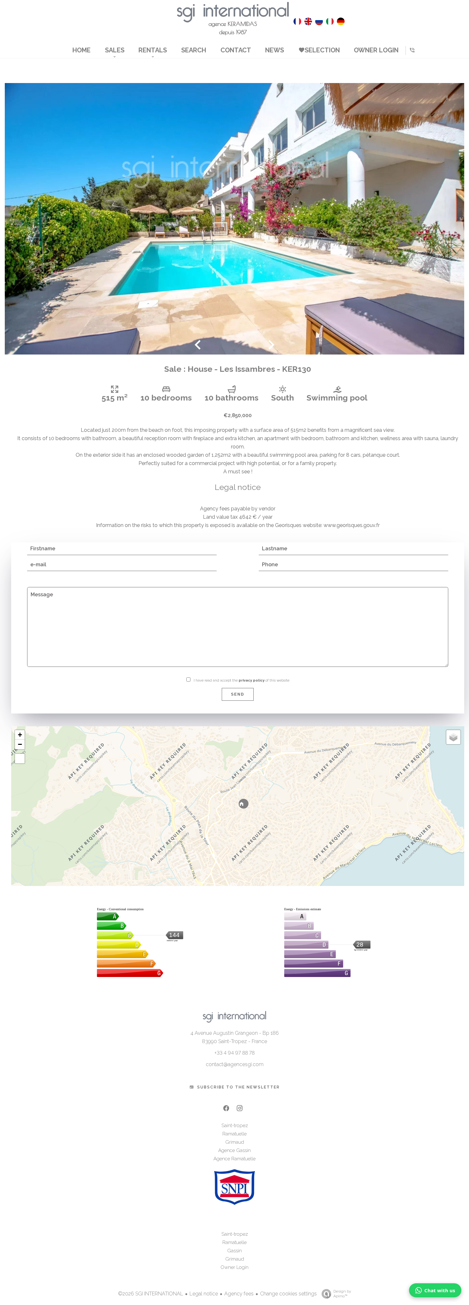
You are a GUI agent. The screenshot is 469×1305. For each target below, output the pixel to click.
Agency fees (239, 1294)
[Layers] (453, 737)
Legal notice (204, 1294)
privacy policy (251, 680)
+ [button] (20, 735)
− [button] (20, 744)
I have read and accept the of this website (241, 680)
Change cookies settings (288, 1294)
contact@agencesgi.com (235, 1064)
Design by (342, 1293)
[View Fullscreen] (20, 758)
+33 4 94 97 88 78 (234, 1053)
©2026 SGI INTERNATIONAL (150, 1294)
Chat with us (439, 1290)
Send (237, 694)
